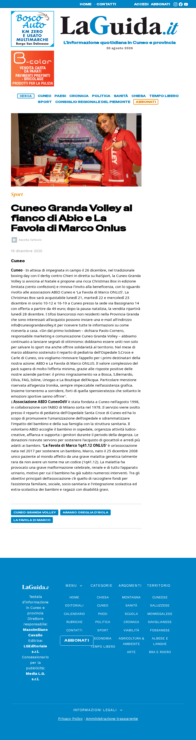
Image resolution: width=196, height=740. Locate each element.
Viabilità (131, 630)
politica (101, 96)
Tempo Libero (102, 646)
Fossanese (160, 630)
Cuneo (102, 605)
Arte (131, 652)
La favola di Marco (32, 520)
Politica (102, 622)
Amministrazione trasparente (112, 719)
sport (45, 102)
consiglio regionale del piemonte (92, 102)
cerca (26, 96)
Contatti (74, 630)
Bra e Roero (160, 652)
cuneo (44, 96)
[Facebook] (181, 4)
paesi (60, 96)
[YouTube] (186, 4)
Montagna (131, 597)
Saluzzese (159, 605)
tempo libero (164, 96)
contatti (106, 4)
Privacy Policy (70, 719)
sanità (121, 96)
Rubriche (74, 622)
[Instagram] (175, 4)
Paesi (102, 614)
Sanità (131, 605)
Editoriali (74, 605)
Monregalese (159, 614)
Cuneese (160, 597)
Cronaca (131, 622)
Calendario (74, 614)
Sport (102, 630)
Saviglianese (160, 622)
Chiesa (103, 597)
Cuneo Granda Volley (34, 512)
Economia (102, 638)
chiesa (138, 96)
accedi (141, 4)
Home (74, 597)
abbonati (160, 4)
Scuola (131, 614)
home (86, 4)
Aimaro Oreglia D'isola (85, 512)
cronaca (79, 96)
